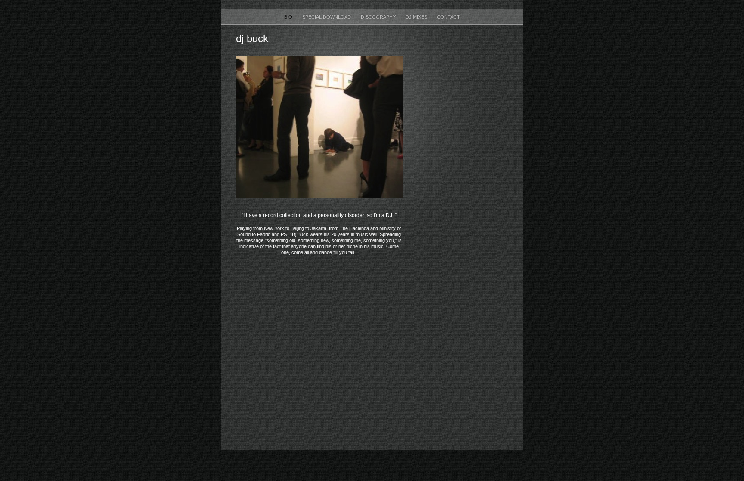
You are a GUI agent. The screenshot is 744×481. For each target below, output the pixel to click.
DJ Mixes (417, 16)
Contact (448, 16)
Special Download (327, 16)
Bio (289, 16)
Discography (379, 16)
